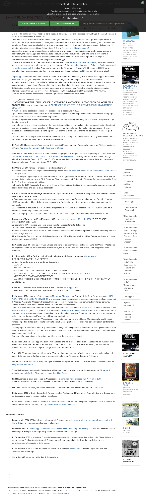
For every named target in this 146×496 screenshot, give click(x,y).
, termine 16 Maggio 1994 (67, 287)
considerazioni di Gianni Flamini (60, 404)
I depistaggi (128, 201)
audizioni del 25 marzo (81, 71)
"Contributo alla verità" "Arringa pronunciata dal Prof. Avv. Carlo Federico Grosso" (130, 234)
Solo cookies (64, 23)
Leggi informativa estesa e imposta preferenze (104, 23)
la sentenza (91, 256)
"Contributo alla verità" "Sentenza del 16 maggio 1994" (130, 285)
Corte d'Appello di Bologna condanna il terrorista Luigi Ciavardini (58, 429)
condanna (74, 449)
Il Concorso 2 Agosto (130, 87)
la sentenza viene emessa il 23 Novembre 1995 (80, 379)
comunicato (98, 387)
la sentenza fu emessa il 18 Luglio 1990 (73, 219)
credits (54, 493)
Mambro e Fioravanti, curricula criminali (128, 315)
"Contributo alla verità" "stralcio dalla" (130, 250)
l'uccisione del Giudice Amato (75, 48)
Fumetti (127, 428)
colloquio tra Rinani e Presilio (83, 62)
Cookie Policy (63, 493)
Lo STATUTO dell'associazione (133, 134)
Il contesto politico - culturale (128, 184)
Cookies (33, 23)
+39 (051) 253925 (69, 490)
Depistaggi (17, 76)
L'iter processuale (128, 194)
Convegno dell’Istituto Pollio (79, 171)
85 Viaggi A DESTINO (128, 42)
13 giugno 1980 (101, 71)
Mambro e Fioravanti (61, 296)
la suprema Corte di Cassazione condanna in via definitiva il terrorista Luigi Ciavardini (69, 437)
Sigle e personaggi (128, 303)
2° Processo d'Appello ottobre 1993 (38, 287)
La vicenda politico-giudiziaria (128, 173)
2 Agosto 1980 (128, 384)
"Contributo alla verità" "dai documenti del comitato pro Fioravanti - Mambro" (130, 266)
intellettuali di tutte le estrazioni (73, 310)
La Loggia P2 (129, 296)
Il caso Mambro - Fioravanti (130, 208)
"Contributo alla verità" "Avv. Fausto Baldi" (130, 219)
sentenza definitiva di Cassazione (42, 457)
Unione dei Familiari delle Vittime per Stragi (42, 148)
